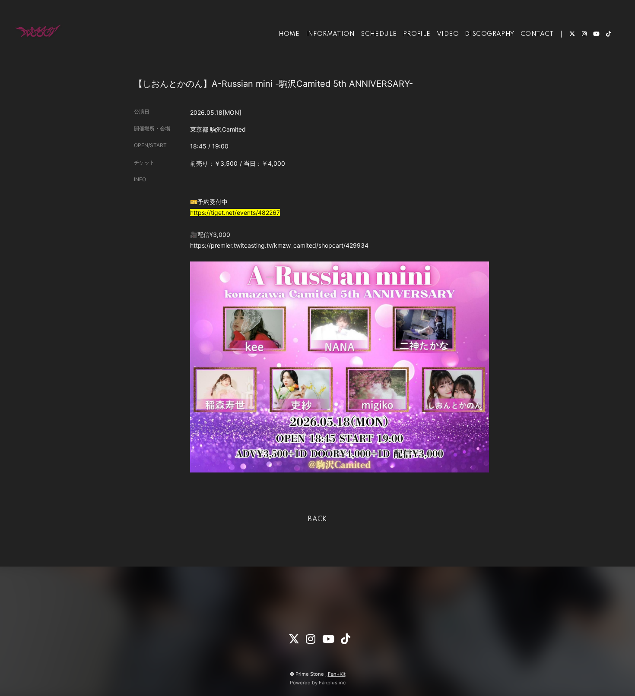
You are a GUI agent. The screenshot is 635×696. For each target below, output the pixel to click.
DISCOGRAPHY (489, 34)
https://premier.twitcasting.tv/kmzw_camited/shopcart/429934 (279, 245)
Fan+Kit (337, 674)
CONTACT (537, 34)
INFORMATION (330, 34)
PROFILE (417, 34)
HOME (289, 34)
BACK (317, 519)
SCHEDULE (379, 34)
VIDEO (448, 34)
